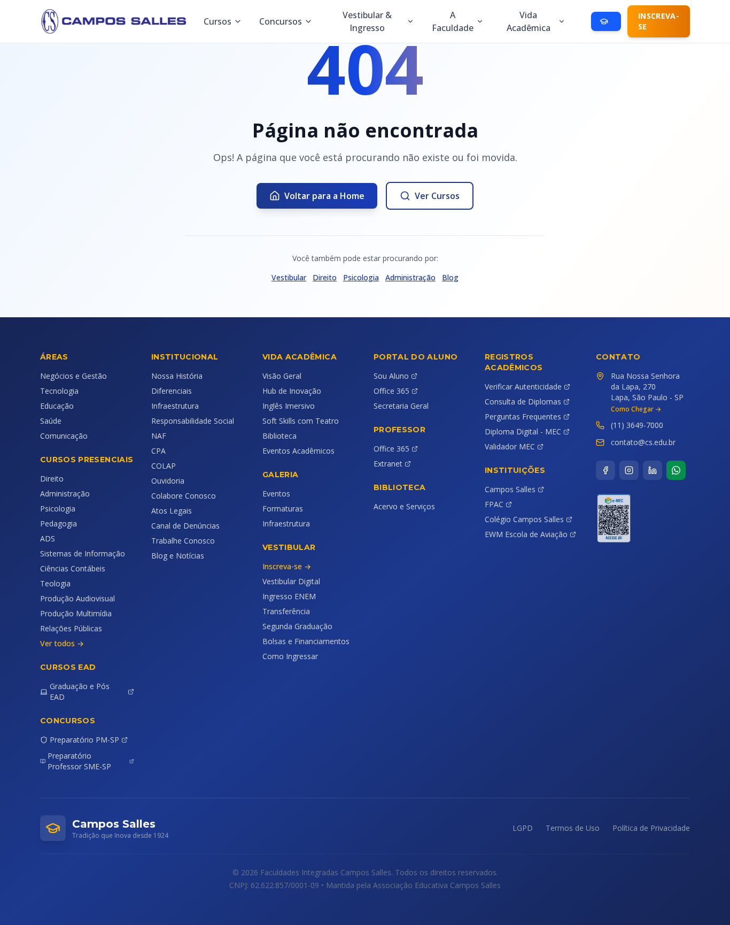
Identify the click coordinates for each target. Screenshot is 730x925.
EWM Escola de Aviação (526, 534)
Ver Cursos (437, 196)
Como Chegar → (636, 409)
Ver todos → (62, 643)
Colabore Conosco (183, 496)
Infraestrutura (175, 406)
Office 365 (391, 391)
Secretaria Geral (401, 406)
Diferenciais (171, 391)
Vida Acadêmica (528, 21)
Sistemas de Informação (82, 553)
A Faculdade (452, 21)
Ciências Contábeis (72, 568)
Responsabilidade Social (192, 421)
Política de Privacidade (651, 828)
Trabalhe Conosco (183, 541)
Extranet (388, 463)
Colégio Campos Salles (524, 519)
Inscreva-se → (286, 566)
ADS (47, 538)
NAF (158, 436)
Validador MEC (510, 446)
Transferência (286, 611)
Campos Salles (510, 489)
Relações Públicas (71, 628)
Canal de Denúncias (185, 526)
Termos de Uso (573, 828)
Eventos (276, 493)
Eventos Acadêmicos (298, 451)
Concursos (280, 21)
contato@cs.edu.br (643, 442)
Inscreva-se (658, 21)
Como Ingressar (290, 656)
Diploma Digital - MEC (523, 431)
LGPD (522, 828)
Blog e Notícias (177, 556)
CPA (158, 451)
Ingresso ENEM (289, 596)
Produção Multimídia (76, 613)
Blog (450, 277)
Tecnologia (59, 391)
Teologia (55, 583)
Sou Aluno (391, 376)
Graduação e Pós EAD (80, 691)
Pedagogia (58, 523)
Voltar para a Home (324, 196)
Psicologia (361, 277)
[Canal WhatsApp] (676, 470)
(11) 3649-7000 (637, 425)
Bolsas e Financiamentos (306, 641)
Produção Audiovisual (77, 598)
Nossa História (177, 376)
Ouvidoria (167, 481)
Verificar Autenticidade (523, 386)
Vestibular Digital (291, 581)
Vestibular (288, 277)
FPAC (494, 504)
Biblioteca (279, 436)
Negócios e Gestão (73, 376)
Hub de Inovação (291, 391)
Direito (325, 277)
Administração (410, 277)
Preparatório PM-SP (84, 740)
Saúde (50, 421)
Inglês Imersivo (288, 406)
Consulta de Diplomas (523, 401)
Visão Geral (281, 376)
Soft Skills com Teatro (300, 421)
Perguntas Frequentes (523, 416)
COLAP (163, 466)
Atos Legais (171, 511)
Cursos (217, 21)
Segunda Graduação (297, 626)
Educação (57, 406)
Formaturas (282, 508)
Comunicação (64, 436)
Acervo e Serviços (404, 506)
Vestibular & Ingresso (367, 21)
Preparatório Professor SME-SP (79, 761)
